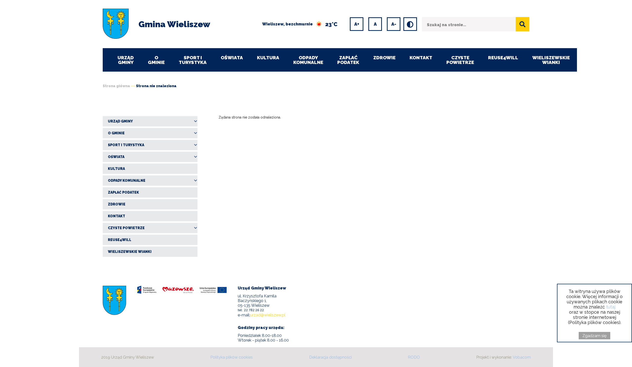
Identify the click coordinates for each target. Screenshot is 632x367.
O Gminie (156, 60)
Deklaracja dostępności (330, 357)
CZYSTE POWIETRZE (460, 60)
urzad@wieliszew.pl (267, 315)
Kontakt (421, 57)
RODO (414, 357)
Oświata (232, 57)
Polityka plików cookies (231, 357)
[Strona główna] (116, 24)
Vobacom (522, 357)
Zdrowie (384, 57)
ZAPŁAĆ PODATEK (348, 60)
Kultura (268, 57)
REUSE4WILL (503, 57)
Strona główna (116, 86)
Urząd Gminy (126, 60)
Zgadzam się (594, 335)
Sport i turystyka (193, 60)
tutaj (610, 306)
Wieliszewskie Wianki (551, 60)
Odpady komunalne (308, 60)
